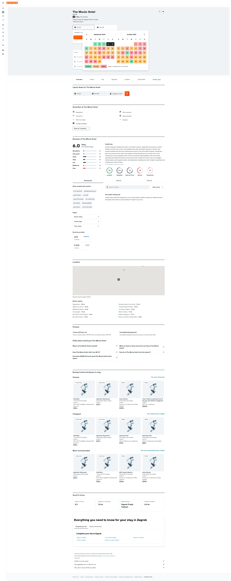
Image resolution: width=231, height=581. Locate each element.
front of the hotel (87, 207)
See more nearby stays (158, 377)
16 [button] (99, 53)
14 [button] (91, 53)
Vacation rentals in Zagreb (112, 540)
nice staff (85, 195)
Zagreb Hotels (138, 577)
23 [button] (99, 57)
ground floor (76, 207)
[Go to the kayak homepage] (12, 3)
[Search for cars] (3, 16)
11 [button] (108, 48)
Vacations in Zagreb (138, 537)
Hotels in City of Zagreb (111, 577)
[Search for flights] (3, 8)
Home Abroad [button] (123, 399)
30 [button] (99, 61)
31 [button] (144, 61)
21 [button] (91, 57)
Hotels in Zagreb (81, 540)
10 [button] (104, 48)
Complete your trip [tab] (81, 526)
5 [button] (112, 44)
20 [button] (86, 57)
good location (77, 195)
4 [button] (108, 44)
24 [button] (104, 57)
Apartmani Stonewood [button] (103, 399)
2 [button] (99, 44)
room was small (77, 191)
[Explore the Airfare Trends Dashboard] (3, 28)
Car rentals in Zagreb (110, 537)
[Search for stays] (3, 12)
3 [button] (103, 44)
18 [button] (108, 53)
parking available (86, 203)
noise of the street (78, 199)
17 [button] (103, 53)
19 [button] (112, 53)
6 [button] (86, 48)
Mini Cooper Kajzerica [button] (125, 472)
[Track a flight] (3, 40)
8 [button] (95, 48)
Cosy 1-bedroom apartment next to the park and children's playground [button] (152, 400)
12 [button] (112, 48)
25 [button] (108, 57)
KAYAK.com (75, 577)
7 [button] (131, 48)
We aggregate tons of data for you (85, 564)
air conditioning (90, 199)
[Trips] (3, 45)
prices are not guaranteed (108, 556)
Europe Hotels (89, 577)
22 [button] (95, 57)
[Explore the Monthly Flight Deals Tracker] (3, 32)
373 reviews (84, 17)
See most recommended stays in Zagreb (153, 450)
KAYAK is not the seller (81, 561)
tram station (76, 203)
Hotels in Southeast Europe (126, 577)
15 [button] (95, 53)
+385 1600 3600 (78, 22)
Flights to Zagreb (81, 537)
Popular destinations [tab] (96, 526)
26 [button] (112, 57)
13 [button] (86, 53)
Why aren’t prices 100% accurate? (85, 568)
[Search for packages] (3, 20)
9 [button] (99, 48)
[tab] (88, 180)
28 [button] (91, 61)
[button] (3, 3)
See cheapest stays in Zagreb (156, 414)
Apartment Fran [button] (147, 435)
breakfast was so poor (90, 191)
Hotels (82, 577)
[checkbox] (82, 238)
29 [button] (95, 61)
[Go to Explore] (3, 36)
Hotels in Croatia (99, 577)
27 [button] (86, 61)
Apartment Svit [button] (123, 435)
